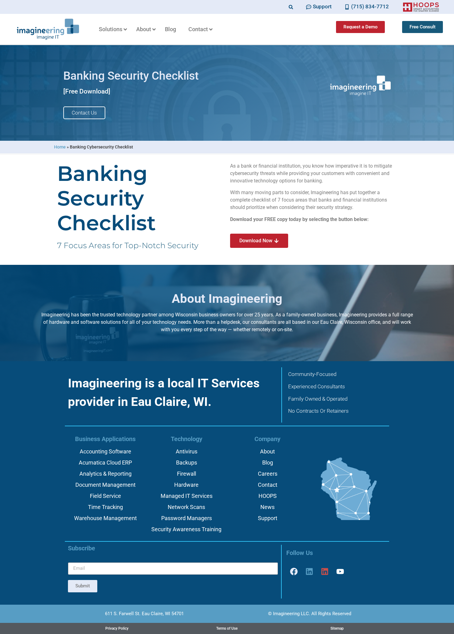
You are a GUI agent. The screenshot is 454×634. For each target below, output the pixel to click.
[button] (291, 7)
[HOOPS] (325, 571)
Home (60, 146)
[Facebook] (294, 571)
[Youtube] (340, 571)
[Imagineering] (309, 571)
